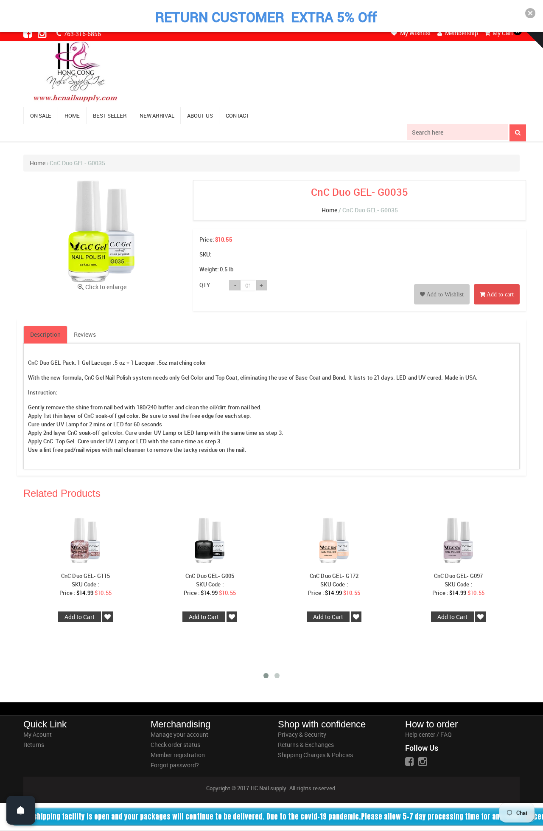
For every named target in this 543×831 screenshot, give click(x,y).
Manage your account (179, 734)
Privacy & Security (302, 734)
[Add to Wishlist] (442, 285)
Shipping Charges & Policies (315, 755)
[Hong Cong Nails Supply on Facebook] (28, 33)
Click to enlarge (105, 287)
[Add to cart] (497, 285)
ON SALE (40, 115)
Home (37, 163)
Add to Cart (79, 617)
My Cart (502, 33)
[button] (530, 13)
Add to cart (499, 294)
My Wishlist (415, 33)
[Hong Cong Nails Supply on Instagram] (43, 33)
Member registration (178, 755)
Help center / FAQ (428, 734)
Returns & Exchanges (306, 745)
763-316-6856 (81, 34)
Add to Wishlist (444, 294)
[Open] (20, 810)
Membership (461, 33)
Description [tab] (45, 334)
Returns (33, 745)
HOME (72, 115)
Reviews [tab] (85, 334)
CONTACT (237, 115)
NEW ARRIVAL (157, 115)
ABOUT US (200, 115)
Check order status (175, 745)
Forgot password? (175, 765)
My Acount (37, 734)
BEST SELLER (109, 115)
